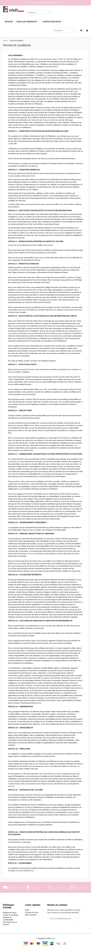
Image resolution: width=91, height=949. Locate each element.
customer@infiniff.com (25, 871)
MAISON (9, 22)
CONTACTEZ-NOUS (52, 22)
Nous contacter (30, 915)
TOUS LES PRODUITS (26, 22)
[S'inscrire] (78, 919)
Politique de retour (10, 913)
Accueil (5, 40)
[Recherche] (48, 13)
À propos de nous (31, 912)
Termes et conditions (10, 915)
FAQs (27, 910)
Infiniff (53, 938)
